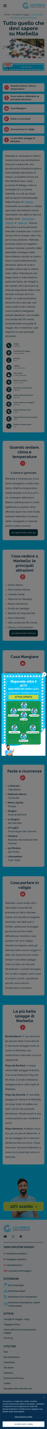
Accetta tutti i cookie (23, 1424)
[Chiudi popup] (44, 674)
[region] (23, 1411)
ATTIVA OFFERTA (23, 697)
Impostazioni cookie (23, 1417)
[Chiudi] (44, 1397)
